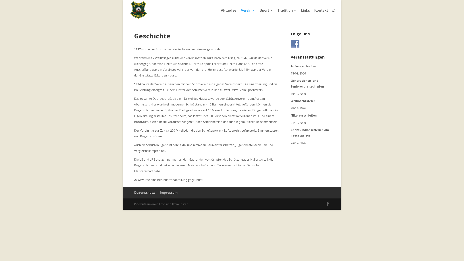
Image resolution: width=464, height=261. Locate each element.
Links (305, 11)
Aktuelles (229, 11)
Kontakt (321, 11)
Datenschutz (144, 192)
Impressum (169, 192)
